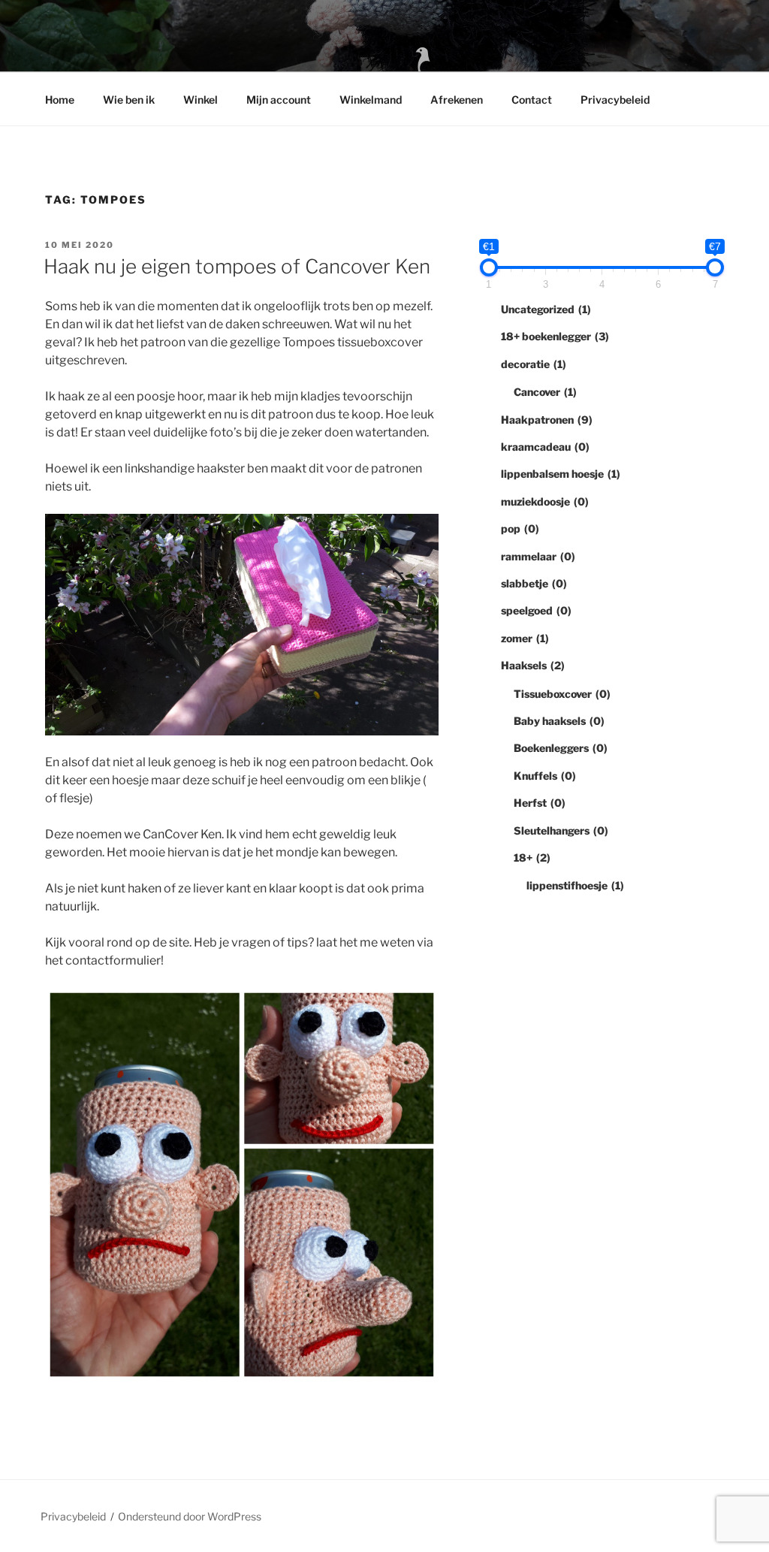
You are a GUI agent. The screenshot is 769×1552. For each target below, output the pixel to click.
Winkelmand (370, 99)
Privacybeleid (615, 99)
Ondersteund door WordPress (189, 1516)
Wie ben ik (129, 99)
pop (520, 528)
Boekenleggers (561, 747)
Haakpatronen (547, 419)
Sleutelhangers (561, 830)
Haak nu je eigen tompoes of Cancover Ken (237, 266)
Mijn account (278, 99)
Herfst (539, 802)
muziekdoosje (545, 501)
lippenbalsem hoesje (560, 473)
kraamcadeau (545, 446)
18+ (532, 857)
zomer (525, 638)
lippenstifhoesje (575, 885)
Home (59, 99)
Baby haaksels (559, 720)
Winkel (200, 99)
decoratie (533, 364)
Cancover (545, 391)
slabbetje (534, 583)
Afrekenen (456, 99)
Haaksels (533, 665)
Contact (531, 99)
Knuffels (545, 775)
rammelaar (538, 556)
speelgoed (536, 610)
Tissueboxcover (562, 693)
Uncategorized (546, 309)
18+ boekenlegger (555, 336)
